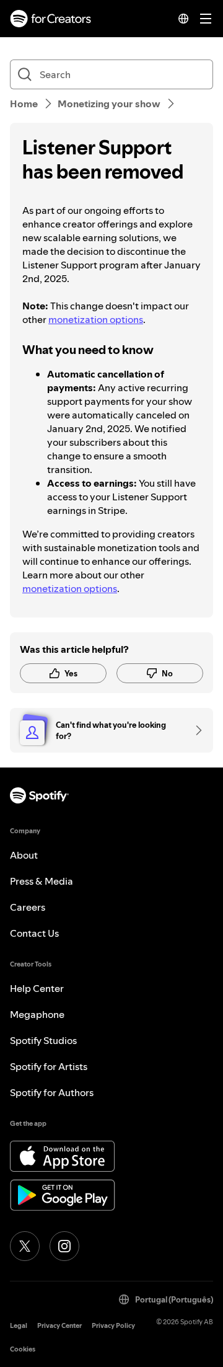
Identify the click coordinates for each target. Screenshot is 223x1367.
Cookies (22, 1349)
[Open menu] (205, 18)
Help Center (37, 988)
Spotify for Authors (52, 1092)
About (24, 855)
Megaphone (37, 1014)
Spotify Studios (43, 1040)
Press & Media (41, 881)
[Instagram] (64, 1246)
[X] (25, 1246)
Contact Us (34, 933)
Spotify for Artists (48, 1066)
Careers (27, 907)
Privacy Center (59, 1325)
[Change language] (183, 19)
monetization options (95, 319)
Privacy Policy (113, 1325)
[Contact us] (194, 730)
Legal (18, 1325)
